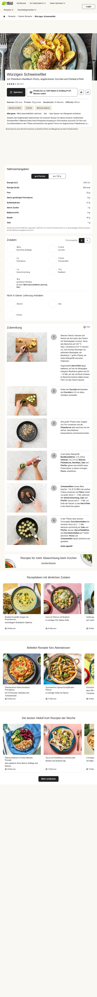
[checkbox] (8, 84)
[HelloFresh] (7, 3)
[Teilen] (87, 92)
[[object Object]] (81, 92)
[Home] (4, 16)
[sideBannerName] (48, 147)
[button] (48, 240)
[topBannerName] (48, 26)
